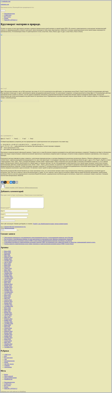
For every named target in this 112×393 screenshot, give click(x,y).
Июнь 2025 (7, 265)
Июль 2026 (7, 251)
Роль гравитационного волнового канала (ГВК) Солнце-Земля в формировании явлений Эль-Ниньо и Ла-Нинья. (38, 240)
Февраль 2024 (8, 284)
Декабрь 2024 (8, 273)
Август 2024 (8, 279)
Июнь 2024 (7, 281)
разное (6, 362)
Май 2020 (7, 326)
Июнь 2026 (7, 252)
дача (5, 359)
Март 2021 (7, 317)
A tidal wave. (8, 15)
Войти (6, 374)
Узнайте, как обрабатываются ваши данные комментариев (50, 223)
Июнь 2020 (7, 325)
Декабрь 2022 (8, 304)
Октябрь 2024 (8, 276)
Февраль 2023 (8, 301)
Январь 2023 (8, 303)
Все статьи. (7, 16)
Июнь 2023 (7, 297)
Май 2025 (7, 267)
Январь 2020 (8, 333)
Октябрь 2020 (8, 322)
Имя (2, 211)
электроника (8, 367)
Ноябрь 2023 (8, 289)
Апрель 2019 (8, 341)
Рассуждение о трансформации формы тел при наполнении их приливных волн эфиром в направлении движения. (38, 239)
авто (5, 356)
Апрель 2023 (8, 300)
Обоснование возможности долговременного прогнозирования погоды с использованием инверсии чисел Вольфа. (38, 237)
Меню (2, 10)
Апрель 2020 (8, 328)
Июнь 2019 (7, 339)
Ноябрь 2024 (8, 274)
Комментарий (5, 208)
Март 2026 (7, 256)
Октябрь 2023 (8, 290)
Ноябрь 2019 (8, 336)
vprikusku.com (5, 4)
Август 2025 (8, 262)
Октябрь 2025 (8, 260)
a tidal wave (7, 354)
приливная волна (32, 187)
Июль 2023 (7, 295)
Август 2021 (8, 315)
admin (7, 187)
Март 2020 (7, 330)
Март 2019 (7, 342)
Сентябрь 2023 (8, 292)
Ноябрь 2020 (8, 320)
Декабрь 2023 (8, 287)
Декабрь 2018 (8, 344)
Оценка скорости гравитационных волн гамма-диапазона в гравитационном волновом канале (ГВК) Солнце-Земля (39, 244)
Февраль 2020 (8, 331)
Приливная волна (9, 13)
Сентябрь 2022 (8, 306)
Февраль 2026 (8, 257)
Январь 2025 (8, 271)
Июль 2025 (7, 263)
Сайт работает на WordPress (17, 391)
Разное (6, 18)
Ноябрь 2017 (8, 345)
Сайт (2, 217)
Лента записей (8, 376)
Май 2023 (7, 298)
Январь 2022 (8, 312)
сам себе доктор (9, 364)
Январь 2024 (8, 285)
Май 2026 (7, 254)
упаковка (7, 365)
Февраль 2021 (8, 319)
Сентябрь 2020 (8, 323)
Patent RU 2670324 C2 (10, 20)
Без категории (8, 357)
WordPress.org (8, 379)
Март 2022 (7, 311)
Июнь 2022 (7, 309)
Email (3, 214)
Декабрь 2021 (8, 314)
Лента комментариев (10, 377)
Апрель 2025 (8, 268)
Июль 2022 (7, 308)
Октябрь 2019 (8, 337)
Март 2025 (7, 270)
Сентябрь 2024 (8, 278)
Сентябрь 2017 (8, 347)
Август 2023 (8, 293)
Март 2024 (7, 282)
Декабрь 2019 (8, 334)
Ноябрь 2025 (8, 259)
